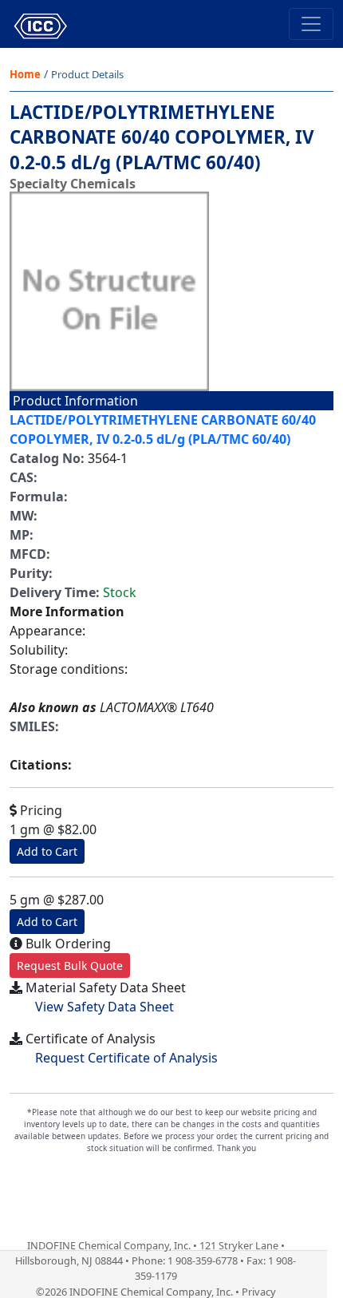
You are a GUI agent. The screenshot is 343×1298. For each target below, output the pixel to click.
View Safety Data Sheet (104, 1006)
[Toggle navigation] (311, 24)
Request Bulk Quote (70, 965)
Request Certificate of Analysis (126, 1057)
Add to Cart (47, 851)
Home (25, 74)
